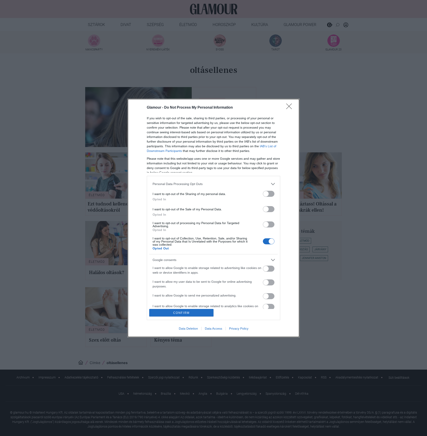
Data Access (213, 328)
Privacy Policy (238, 328)
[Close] (290, 108)
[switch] (268, 194)
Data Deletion (188, 328)
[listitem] (213, 184)
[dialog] (213, 218)
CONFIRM (181, 313)
